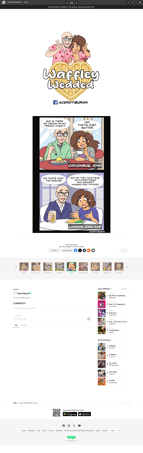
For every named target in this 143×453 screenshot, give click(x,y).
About (24, 430)
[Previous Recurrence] (16, 267)
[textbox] (51, 310)
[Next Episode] (76, 2)
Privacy (51, 430)
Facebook (132, 2)
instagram (69, 426)
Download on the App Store (84, 414)
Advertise (59, 430)
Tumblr (84, 250)
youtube (79, 426)
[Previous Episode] (67, 2)
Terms (44, 430)
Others (124, 289)
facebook (64, 426)
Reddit (89, 250)
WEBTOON (3, 2)
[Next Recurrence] (127, 267)
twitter (74, 426)
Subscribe (128, 2)
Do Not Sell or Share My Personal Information (78, 430)
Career (98, 430)
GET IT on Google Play (70, 414)
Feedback (31, 430)
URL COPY (140, 2)
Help (38, 430)
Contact (104, 430)
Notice (15, 403)
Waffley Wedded (14, 2)
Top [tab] (16, 325)
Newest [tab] (24, 325)
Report (123, 251)
